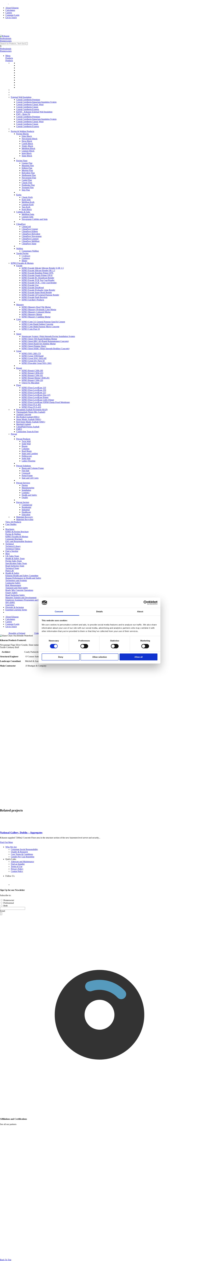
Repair (19, 368)
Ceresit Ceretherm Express (27, 109)
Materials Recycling (24, 519)
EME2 (19, 429)
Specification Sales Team (16, 563)
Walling (19, 248)
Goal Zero (9, 605)
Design (25, 485)
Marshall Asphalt (23, 424)
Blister (24, 261)
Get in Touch (11, 17)
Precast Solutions (23, 466)
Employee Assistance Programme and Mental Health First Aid (31, 600)
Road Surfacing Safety (15, 595)
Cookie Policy (17, 871)
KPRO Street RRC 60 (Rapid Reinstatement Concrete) (45, 341)
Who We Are (11, 847)
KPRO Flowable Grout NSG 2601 (37, 363)
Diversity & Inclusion (14, 607)
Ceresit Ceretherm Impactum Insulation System (36, 102)
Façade (19, 265)
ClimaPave (21, 224)
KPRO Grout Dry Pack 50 (33, 361)
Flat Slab (25, 470)
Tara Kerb (26, 207)
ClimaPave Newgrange (32, 236)
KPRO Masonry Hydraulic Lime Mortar (39, 309)
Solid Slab (26, 458)
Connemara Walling (30, 251)
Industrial (26, 510)
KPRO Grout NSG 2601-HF (34, 358)
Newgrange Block (29, 139)
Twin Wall (26, 441)
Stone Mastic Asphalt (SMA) (28, 419)
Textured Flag (28, 187)
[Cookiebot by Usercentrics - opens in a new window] (145, 603)
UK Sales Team (12, 556)
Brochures (9, 529)
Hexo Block (27, 141)
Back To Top (5, 1260)
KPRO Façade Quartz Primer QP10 (37, 275)
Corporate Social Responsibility (24, 849)
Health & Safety (12, 573)
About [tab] (140, 611)
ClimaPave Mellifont (30, 241)
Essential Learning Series (16, 610)
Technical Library (13, 546)
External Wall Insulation (21, 97)
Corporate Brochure (13, 539)
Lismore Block (28, 151)
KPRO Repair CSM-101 (32, 375)
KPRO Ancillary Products (33, 300)
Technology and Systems (16, 580)
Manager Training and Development (20, 597)
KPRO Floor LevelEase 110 (34, 387)
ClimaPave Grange (30, 229)
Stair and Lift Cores (30, 478)
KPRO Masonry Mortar (32, 314)
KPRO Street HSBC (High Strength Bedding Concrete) (45, 348)
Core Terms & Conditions (22, 854)
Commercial (27, 505)
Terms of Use (16, 866)
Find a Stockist (11, 551)
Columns (25, 448)
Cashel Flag (27, 180)
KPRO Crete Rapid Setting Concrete (37, 324)
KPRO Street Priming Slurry (34, 346)
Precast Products (23, 439)
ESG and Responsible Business (18, 541)
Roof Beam (27, 451)
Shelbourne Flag (29, 175)
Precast (14, 434)
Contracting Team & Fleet (27, 431)
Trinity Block (27, 146)
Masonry (20, 304)
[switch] (84, 646)
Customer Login (12, 15)
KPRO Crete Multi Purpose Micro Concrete (40, 326)
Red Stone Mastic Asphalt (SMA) (30, 422)
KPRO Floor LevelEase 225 (34, 392)
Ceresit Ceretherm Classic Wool (29, 104)
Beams (24, 446)
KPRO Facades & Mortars (16, 536)
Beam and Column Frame (33, 468)
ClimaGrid (26, 226)
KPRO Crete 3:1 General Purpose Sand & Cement (43, 322)
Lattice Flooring (28, 461)
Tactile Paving (22, 253)
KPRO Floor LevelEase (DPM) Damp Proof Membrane (46, 402)
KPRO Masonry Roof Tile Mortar (36, 307)
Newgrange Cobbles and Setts (35, 219)
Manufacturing (28, 488)
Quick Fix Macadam (30, 383)
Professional (8, 903)
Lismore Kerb (28, 204)
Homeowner (8, 900)
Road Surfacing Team (14, 566)
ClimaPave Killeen (30, 231)
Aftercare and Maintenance (22, 861)
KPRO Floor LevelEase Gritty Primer (38, 400)
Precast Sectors (22, 502)
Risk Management (13, 585)
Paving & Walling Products (22, 131)
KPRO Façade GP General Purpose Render (40, 295)
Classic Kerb (27, 197)
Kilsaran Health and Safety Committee (21, 575)
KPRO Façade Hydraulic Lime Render (38, 290)
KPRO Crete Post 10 (31, 329)
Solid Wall (26, 444)
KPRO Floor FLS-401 (31, 405)
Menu (7, 56)
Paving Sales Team (13, 561)
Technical (9, 544)
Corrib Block (27, 143)
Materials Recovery (24, 517)
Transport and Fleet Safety (16, 588)
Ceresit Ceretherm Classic (27, 107)
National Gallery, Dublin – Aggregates (21, 832)
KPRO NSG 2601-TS (31, 353)
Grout (18, 351)
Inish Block (27, 153)
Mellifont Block (28, 148)
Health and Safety (29, 495)
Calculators (10, 10)
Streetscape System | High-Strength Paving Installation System (48, 336)
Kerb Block (27, 209)
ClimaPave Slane (29, 243)
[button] (5, 38)
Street (18, 334)
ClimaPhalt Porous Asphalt (27, 427)
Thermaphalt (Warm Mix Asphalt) (30, 412)
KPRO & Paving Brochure (17, 531)
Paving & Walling (13, 534)
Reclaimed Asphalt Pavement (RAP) (32, 409)
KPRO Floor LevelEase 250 (34, 390)
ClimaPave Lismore (30, 239)
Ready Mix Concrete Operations (19, 590)
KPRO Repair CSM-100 (32, 370)
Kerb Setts (26, 200)
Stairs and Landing (30, 453)
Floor (18, 385)
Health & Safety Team (15, 558)
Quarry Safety (11, 593)
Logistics (25, 492)
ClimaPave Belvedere (31, 234)
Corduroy (26, 258)
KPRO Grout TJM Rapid (32, 356)
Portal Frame (27, 475)
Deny (60, 657)
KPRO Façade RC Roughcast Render (38, 278)
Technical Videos (12, 549)
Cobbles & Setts (23, 212)
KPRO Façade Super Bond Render (37, 292)
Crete (18, 319)
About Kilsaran (12, 8)
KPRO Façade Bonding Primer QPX (37, 273)
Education (26, 514)
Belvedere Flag (28, 173)
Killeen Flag (27, 168)
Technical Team (12, 568)
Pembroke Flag (28, 185)
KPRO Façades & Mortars (22, 263)
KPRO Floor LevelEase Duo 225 (36, 395)
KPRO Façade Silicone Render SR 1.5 (38, 270)
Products (9, 58)
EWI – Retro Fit (23, 114)
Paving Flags (21, 160)
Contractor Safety (12, 583)
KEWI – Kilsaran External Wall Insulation (34, 112)
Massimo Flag (28, 165)
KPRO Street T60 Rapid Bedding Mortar (39, 339)
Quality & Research (19, 852)
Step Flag (26, 190)
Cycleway (26, 256)
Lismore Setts (27, 217)
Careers (8, 13)
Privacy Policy (17, 869)
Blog (7, 553)
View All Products (13, 522)
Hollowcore (27, 456)
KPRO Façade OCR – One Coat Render (39, 283)
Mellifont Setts (28, 214)
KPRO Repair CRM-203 (32, 373)
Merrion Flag (27, 170)
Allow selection (99, 657)
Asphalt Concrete (23, 414)
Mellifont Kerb (28, 202)
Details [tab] (99, 611)
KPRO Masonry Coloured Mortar (36, 312)
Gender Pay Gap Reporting (22, 857)
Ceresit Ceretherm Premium (28, 99)
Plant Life (9, 571)
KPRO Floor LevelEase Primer (35, 397)
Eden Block (27, 136)
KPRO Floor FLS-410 (31, 407)
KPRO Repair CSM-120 (32, 380)
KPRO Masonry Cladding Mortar (36, 317)
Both (5, 905)
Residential (26, 507)
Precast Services (23, 483)
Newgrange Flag (29, 178)
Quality (25, 497)
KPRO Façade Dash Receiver (34, 297)
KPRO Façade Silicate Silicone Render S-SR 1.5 (43, 268)
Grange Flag (27, 163)
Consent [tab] (59, 611)
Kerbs (18, 195)
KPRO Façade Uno (30, 285)
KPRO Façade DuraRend (33, 287)
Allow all (138, 657)
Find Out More (6, 842)
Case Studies (10, 524)
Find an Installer (18, 864)
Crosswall (26, 473)
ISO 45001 (10, 602)
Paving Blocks (22, 134)
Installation (26, 490)
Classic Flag (27, 182)
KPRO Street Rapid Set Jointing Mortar (39, 344)
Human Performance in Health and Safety (23, 578)
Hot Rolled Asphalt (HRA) (27, 417)
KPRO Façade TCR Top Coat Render (38, 280)
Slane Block (27, 156)
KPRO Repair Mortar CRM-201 (36, 378)
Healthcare (26, 512)
